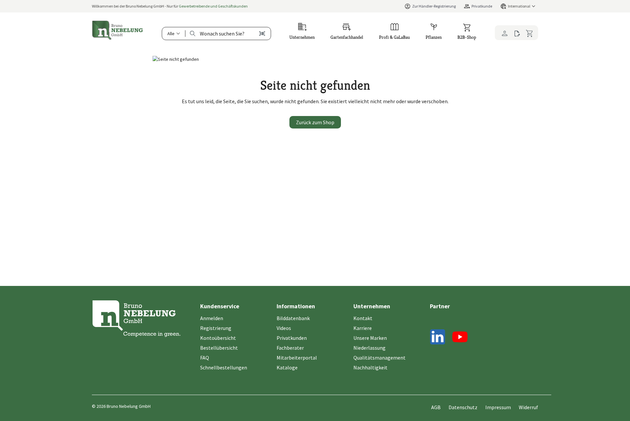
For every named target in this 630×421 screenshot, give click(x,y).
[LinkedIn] (438, 338)
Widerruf (528, 407)
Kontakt (362, 318)
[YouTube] (460, 338)
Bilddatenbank (293, 318)
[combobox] (222, 33)
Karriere (362, 328)
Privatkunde (482, 6)
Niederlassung (369, 347)
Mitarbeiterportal (297, 357)
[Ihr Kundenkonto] (503, 32)
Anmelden (211, 318)
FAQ (204, 357)
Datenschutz (463, 407)
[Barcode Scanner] (262, 33)
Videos (284, 328)
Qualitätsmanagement (379, 357)
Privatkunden (292, 338)
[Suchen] (192, 33)
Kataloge (287, 367)
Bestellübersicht (219, 347)
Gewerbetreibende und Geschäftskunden (213, 6)
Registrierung (215, 328)
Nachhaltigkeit (370, 367)
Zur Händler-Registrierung (434, 6)
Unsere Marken (370, 338)
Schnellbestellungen (223, 367)
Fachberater (290, 347)
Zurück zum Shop (315, 122)
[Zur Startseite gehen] (117, 30)
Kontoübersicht (218, 338)
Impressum (498, 407)
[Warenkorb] (530, 32)
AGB (436, 407)
